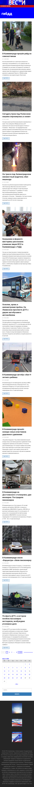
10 (4, 671)
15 (25, 671)
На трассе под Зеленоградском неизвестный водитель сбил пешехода (16, 177)
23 (29, 674)
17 (4, 674)
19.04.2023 (6, 317)
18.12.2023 (6, 182)
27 (17, 678)
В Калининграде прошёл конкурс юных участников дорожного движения (14, 432)
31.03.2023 (6, 380)
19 (12, 674)
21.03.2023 (6, 626)
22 (25, 674)
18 (8, 674)
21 (21, 674)
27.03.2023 (6, 502)
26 (12, 678)
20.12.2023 (6, 119)
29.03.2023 (6, 437)
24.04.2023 (6, 249)
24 (4, 678)
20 (17, 674)
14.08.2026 (6, 59)
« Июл (16, 684)
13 (17, 671)
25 (8, 678)
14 (21, 671)
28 (21, 678)
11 (8, 671)
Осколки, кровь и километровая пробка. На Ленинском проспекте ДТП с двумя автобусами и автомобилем (15, 309)
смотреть (6, 78)
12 (12, 671)
